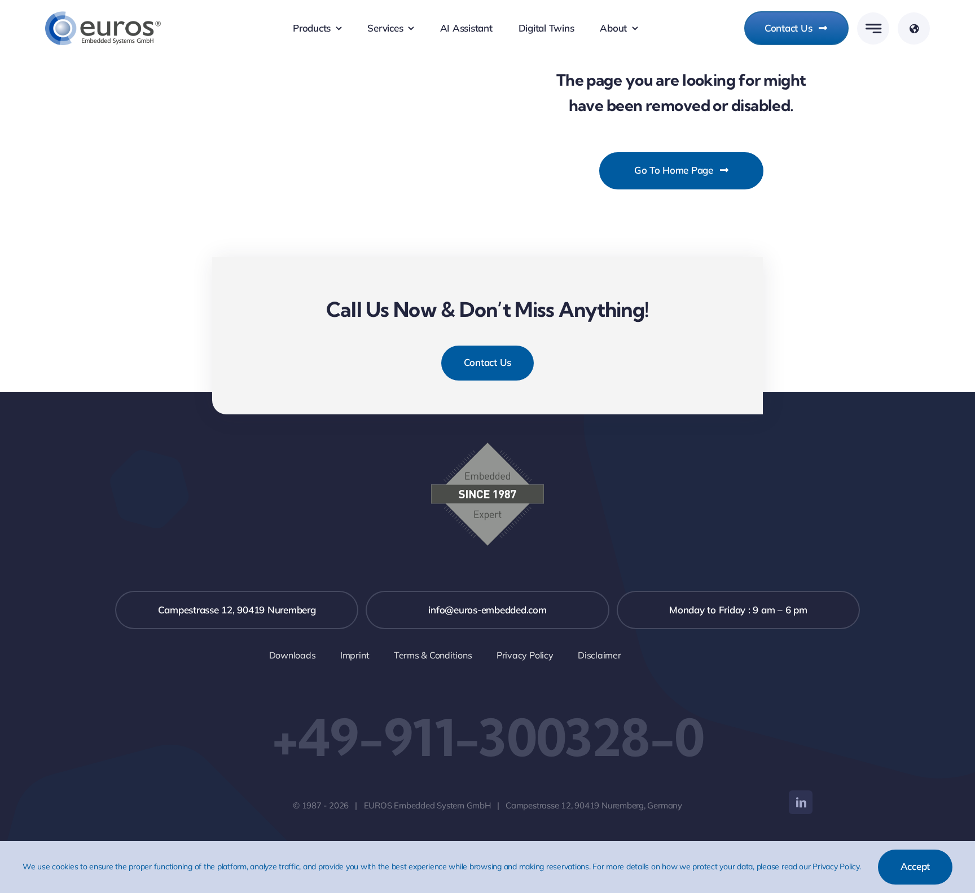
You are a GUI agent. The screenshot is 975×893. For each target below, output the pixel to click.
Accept (915, 866)
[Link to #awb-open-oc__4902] (914, 28)
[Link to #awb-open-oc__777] (873, 28)
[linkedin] (801, 802)
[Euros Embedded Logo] (103, 16)
